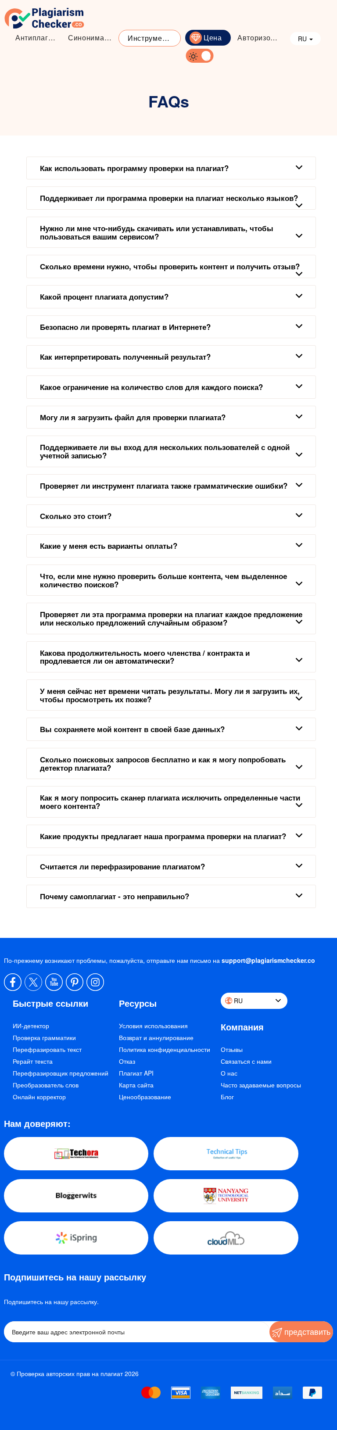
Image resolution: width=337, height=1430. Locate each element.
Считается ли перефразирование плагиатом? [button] (122, 866)
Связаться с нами (246, 1061)
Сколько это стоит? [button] (75, 516)
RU (303, 38)
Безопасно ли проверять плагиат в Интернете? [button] (125, 327)
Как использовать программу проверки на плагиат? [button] (134, 168)
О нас (229, 1073)
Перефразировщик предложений (60, 1073)
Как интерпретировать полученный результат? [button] (125, 356)
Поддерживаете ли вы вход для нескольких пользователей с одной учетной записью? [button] (165, 451)
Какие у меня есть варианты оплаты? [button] (108, 545)
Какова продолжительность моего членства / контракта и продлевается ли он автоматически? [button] (145, 656)
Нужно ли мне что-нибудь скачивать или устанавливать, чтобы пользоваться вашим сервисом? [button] (156, 232)
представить (306, 1331)
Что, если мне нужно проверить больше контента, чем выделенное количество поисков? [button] (163, 580)
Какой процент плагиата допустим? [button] (104, 296)
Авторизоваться (261, 37)
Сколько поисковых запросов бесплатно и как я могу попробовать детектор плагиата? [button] (163, 763)
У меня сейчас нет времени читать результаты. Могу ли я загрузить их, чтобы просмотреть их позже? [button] (170, 695)
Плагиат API (136, 1073)
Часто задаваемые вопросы (261, 1084)
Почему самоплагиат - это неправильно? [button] (114, 896)
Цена (213, 37)
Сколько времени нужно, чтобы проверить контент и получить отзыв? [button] (170, 266)
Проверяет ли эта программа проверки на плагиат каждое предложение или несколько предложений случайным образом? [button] (171, 618)
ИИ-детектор (31, 1025)
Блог (227, 1096)
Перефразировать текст (47, 1049)
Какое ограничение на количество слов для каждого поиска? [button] (151, 387)
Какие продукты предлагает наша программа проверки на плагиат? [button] (163, 836)
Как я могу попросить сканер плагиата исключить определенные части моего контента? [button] (170, 801)
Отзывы (232, 1049)
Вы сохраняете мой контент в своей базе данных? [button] (132, 729)
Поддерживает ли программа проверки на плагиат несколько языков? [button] (169, 198)
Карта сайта (136, 1084)
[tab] (171, 168)
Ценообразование (145, 1096)
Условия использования (153, 1025)
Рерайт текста (33, 1061)
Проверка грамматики (44, 1037)
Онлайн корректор (39, 1096)
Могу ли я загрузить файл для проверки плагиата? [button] (133, 417)
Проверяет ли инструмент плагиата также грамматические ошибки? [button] (163, 485)
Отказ (127, 1061)
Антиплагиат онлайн (39, 37)
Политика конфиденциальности (164, 1049)
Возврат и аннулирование (156, 1037)
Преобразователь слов (46, 1084)
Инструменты (152, 38)
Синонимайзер (92, 37)
